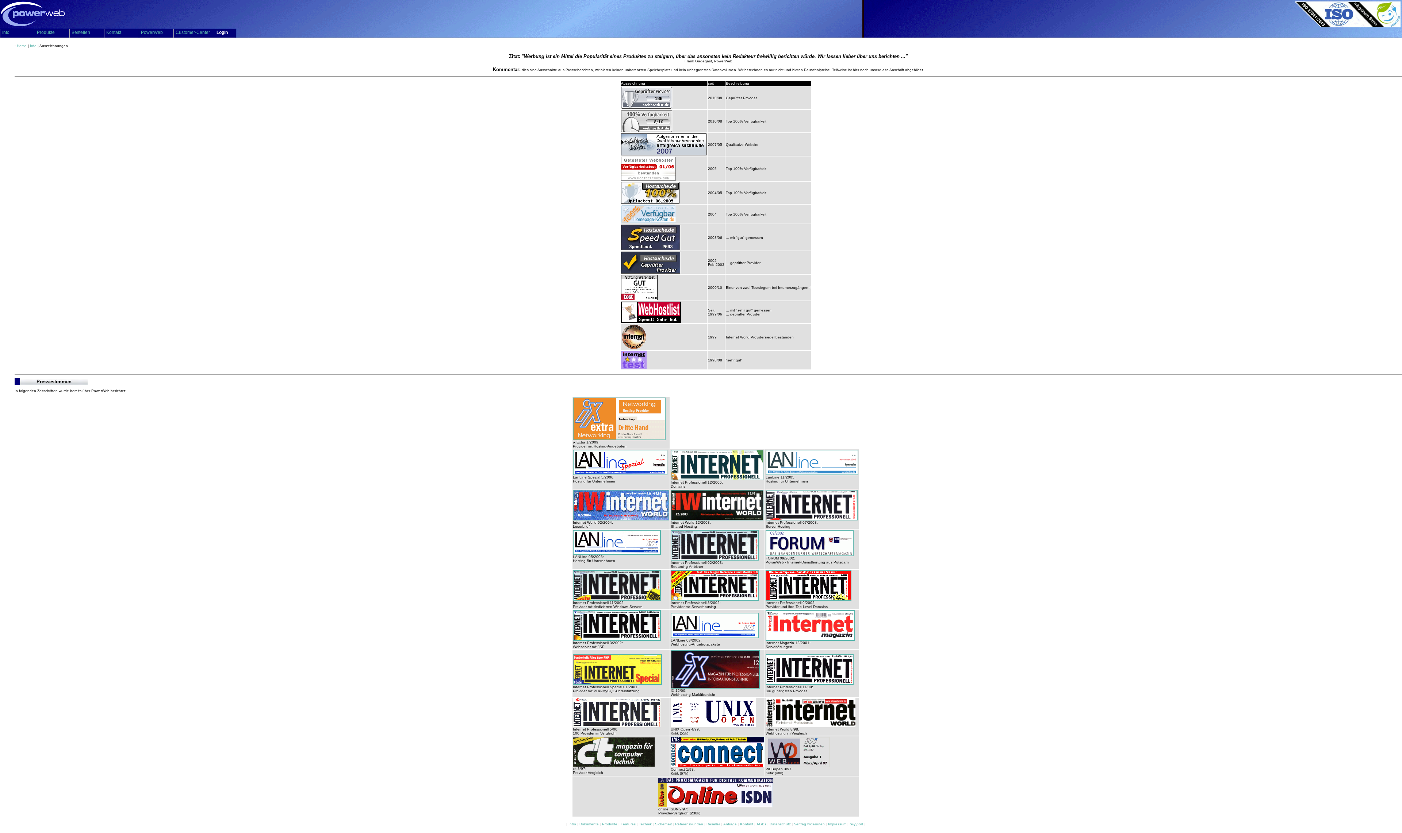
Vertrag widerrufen (810, 824)
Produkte (610, 824)
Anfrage (730, 824)
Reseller (713, 824)
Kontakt (747, 824)
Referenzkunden (689, 824)
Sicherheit (664, 824)
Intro (572, 824)
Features (629, 824)
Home (22, 46)
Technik (646, 824)
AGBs (761, 824)
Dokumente (589, 824)
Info (33, 46)
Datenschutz (781, 824)
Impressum (837, 824)
